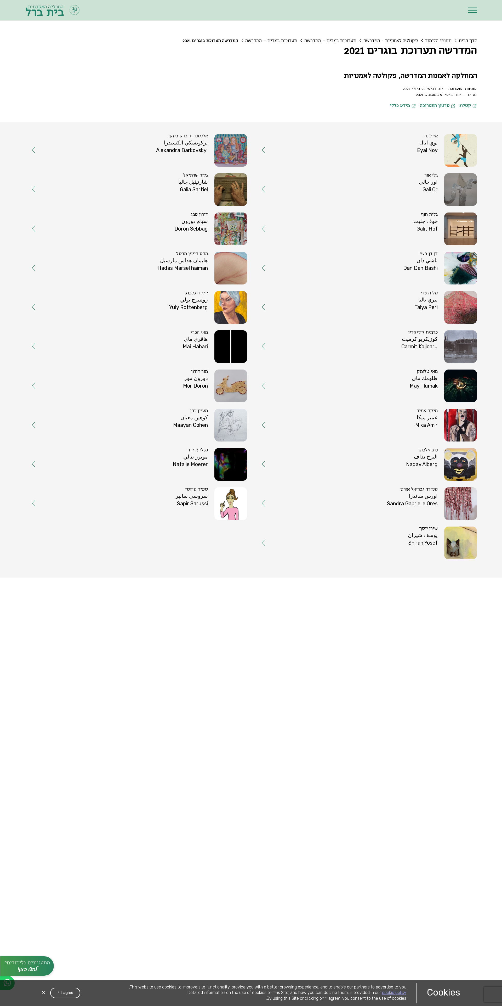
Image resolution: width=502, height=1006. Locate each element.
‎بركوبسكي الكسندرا (198, 143)
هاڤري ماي (208, 279)
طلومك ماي (437, 306)
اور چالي (440, 170)
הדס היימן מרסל (204, 218)
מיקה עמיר (439, 327)
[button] (472, 10)
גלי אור (443, 163)
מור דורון (212, 299)
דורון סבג (211, 190)
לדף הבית (468, 41)
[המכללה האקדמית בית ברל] (53, 10)
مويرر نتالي (208, 361)
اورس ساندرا (435, 388)
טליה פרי (441, 245)
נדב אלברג (440, 354)
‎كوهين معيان (206, 334)
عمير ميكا (439, 334)
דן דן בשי (441, 218)
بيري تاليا (440, 252)
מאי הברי (211, 272)
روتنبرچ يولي (206, 252)
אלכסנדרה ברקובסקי (200, 136)
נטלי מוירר (210, 354)
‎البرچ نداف (438, 361)
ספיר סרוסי (209, 381)
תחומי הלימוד (438, 41)
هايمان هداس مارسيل (196, 225)
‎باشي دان (439, 225)
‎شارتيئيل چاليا (205, 170)
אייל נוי (443, 136)
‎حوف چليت (438, 197)
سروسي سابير (204, 388)
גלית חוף (441, 190)
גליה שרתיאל (208, 163)
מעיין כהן (211, 327)
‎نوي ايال (441, 143)
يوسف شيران (435, 415)
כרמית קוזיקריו (435, 272)
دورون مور (208, 306)
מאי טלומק (439, 299)
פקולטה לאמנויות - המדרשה (390, 41)
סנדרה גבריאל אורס (431, 381)
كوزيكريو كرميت (432, 279)
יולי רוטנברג (209, 245)
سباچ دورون (207, 197)
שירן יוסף (441, 408)
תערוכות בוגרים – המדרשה (330, 41)
